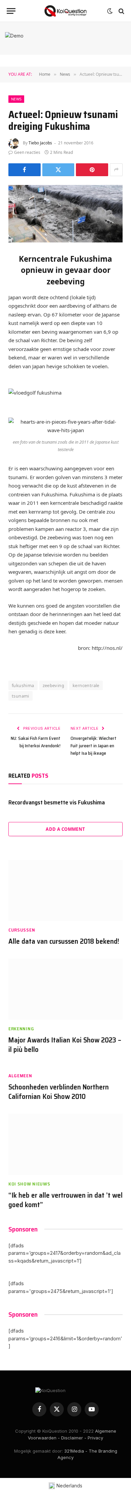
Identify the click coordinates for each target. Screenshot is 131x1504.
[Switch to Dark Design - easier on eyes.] (109, 11)
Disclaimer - (73, 1437)
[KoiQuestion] (65, 11)
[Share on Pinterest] (92, 169)
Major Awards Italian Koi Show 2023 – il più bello (64, 1044)
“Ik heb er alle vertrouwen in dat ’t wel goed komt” (65, 1200)
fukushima (23, 685)
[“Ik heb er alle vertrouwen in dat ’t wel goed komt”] (65, 1144)
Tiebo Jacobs (40, 143)
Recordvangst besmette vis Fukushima (56, 802)
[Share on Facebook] (24, 169)
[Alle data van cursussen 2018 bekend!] (65, 890)
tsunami (20, 696)
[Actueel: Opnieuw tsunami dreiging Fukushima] (65, 213)
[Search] (120, 11)
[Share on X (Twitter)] (58, 169)
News (16, 98)
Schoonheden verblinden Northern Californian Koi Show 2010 (58, 1091)
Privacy (95, 1437)
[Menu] (11, 11)
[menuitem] (65, 1486)
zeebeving (53, 685)
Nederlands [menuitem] (69, 1485)
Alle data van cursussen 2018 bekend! (63, 941)
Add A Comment (65, 829)
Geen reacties (27, 152)
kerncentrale (86, 685)
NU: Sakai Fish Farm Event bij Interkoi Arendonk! (35, 741)
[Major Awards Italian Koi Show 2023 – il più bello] (65, 989)
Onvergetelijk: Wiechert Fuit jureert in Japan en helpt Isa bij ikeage (94, 745)
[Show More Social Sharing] (116, 169)
